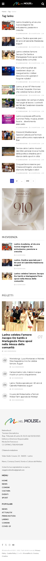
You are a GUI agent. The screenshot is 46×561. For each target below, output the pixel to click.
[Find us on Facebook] (2, 544)
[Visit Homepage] (23, 3)
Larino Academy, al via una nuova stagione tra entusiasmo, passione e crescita (27, 248)
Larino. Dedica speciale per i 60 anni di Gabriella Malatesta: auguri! (30, 41)
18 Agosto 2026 (35, 82)
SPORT (5, 498)
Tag (9, 11)
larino (14, 11)
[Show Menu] (3, 4)
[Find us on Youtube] (13, 544)
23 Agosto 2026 (35, 63)
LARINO (5, 519)
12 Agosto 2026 (35, 159)
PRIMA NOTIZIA (9, 516)
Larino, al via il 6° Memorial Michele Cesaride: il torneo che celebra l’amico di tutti (28, 89)
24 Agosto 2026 (35, 47)
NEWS (4, 484)
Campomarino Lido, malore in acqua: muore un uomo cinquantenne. (25, 373)
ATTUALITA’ (7, 512)
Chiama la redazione (10, 450)
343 (27, 181)
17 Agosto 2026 (35, 111)
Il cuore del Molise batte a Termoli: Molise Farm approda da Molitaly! (24, 395)
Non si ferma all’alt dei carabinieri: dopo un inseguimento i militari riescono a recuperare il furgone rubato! (27, 73)
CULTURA (6, 491)
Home (4, 11)
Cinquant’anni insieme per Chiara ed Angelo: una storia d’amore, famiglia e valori (29, 167)
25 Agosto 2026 (35, 33)
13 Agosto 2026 (35, 143)
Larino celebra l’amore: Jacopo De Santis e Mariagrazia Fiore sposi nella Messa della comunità (29, 277)
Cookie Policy (11, 553)
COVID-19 (6, 526)
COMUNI (6, 487)
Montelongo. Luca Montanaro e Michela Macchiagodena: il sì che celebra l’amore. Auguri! (27, 361)
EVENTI (5, 494)
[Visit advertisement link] (23, 209)
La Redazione (23, 33)
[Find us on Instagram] (9, 544)
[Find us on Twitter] (6, 544)
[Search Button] (43, 4)
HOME (5, 480)
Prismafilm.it (27, 553)
